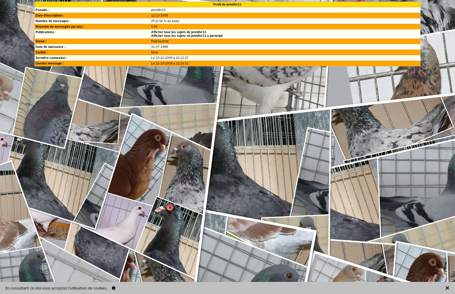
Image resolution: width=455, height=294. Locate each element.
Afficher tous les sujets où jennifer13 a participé (187, 36)
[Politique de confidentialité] (114, 288)
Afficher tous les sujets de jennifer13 (178, 32)
